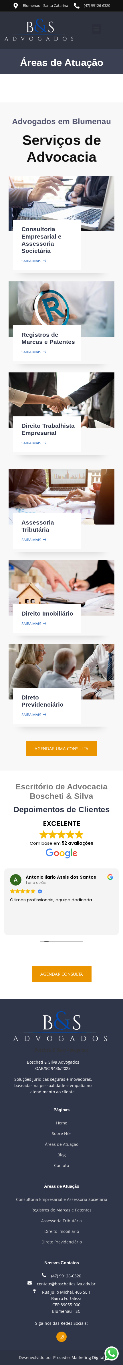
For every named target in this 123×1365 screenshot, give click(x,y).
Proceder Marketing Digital (78, 1357)
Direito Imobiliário (47, 613)
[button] (96, 29)
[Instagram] (61, 1337)
